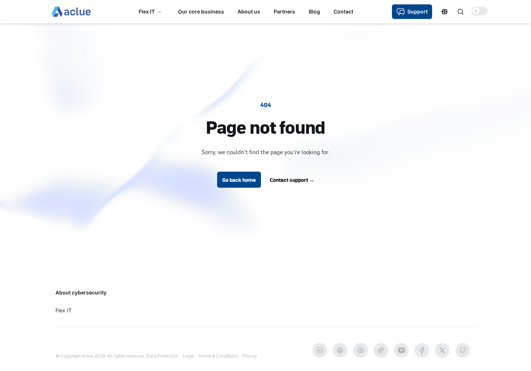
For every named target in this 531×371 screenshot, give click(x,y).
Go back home (239, 179)
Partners (284, 11)
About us (249, 11)
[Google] (340, 350)
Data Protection (162, 356)
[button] (444, 11)
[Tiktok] (381, 350)
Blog (314, 11)
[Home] (71, 11)
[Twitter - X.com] (442, 350)
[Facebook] (422, 350)
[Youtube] (401, 350)
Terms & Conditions (218, 356)
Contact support (292, 179)
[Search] (460, 11)
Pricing (249, 356)
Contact (343, 11)
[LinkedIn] (319, 350)
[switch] (480, 11)
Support (417, 11)
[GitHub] (462, 350)
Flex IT (147, 11)
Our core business (201, 11)
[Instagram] (360, 350)
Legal (188, 356)
